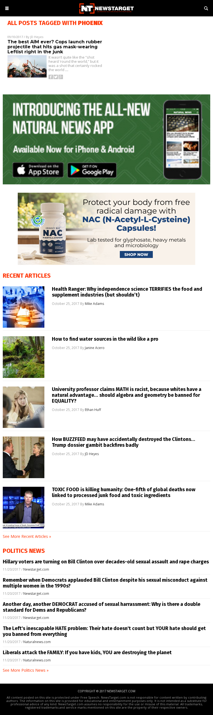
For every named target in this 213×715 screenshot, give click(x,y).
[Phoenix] (106, 14)
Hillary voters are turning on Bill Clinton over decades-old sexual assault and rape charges (106, 562)
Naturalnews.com (37, 641)
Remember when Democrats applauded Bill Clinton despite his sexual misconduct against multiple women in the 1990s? (105, 583)
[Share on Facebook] (51, 77)
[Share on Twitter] (56, 77)
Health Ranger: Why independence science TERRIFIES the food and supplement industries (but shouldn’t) (127, 292)
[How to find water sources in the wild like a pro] (23, 357)
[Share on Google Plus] (61, 77)
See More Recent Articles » (27, 536)
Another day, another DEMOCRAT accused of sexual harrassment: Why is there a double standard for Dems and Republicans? (101, 607)
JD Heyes (36, 37)
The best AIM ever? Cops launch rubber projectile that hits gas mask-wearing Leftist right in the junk (54, 46)
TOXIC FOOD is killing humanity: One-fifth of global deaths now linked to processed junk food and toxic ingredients (123, 492)
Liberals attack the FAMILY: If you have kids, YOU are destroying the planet (87, 652)
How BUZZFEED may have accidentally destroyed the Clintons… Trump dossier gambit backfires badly (123, 442)
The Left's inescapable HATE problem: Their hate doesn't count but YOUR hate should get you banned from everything (104, 631)
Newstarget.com (36, 569)
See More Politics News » (26, 670)
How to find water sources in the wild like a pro (105, 339)
